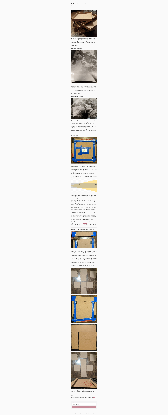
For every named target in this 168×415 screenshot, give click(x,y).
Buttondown (78, 413)
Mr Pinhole (85, 223)
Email (73, 402)
